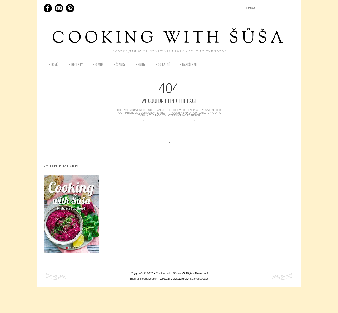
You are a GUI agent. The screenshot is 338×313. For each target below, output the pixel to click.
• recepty (76, 64)
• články (119, 64)
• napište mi (188, 64)
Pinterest (70, 8)
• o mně (98, 64)
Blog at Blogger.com (143, 278)
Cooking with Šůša (169, 38)
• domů (54, 64)
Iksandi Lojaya (198, 278)
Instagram (59, 8)
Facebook (48, 8)
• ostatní (163, 64)
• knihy (140, 64)
